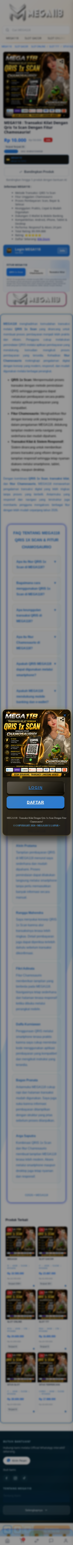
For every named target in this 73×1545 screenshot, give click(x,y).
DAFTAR (35, 802)
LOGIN (36, 787)
